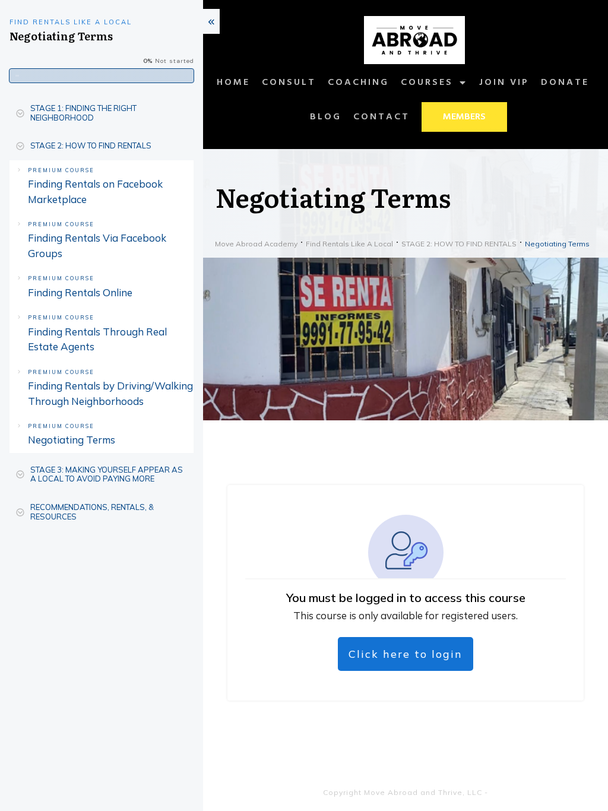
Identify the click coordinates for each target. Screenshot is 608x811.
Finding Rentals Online (80, 292)
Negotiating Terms (71, 439)
